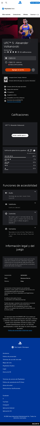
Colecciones (17, 14)
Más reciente (6, 14)
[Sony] (36, 425)
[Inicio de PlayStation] (20, 2)
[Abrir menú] (2, 3)
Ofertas (25, 14)
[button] (14, 102)
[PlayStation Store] (8, 8)
